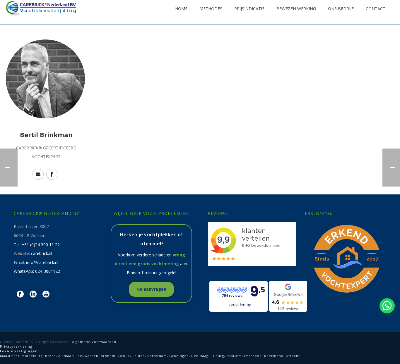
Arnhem (108, 355)
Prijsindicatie (249, 8)
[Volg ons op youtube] (45, 294)
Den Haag (199, 355)
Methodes (210, 8)
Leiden (138, 355)
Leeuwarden (87, 355)
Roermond (273, 355)
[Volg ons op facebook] (20, 294)
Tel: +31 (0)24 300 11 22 (37, 244)
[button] (387, 305)
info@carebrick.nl (42, 262)
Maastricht (9, 355)
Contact (375, 8)
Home (181, 8)
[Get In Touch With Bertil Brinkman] (38, 174)
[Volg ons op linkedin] (33, 294)
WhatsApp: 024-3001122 (37, 271)
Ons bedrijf (341, 8)
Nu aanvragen (151, 289)
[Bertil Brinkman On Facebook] (51, 174)
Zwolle (124, 355)
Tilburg (217, 355)
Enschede (253, 355)
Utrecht (293, 355)
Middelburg (32, 355)
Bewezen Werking (296, 8)
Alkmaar (65, 355)
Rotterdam (157, 355)
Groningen (179, 355)
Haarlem (234, 355)
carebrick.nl (41, 253)
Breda (50, 355)
